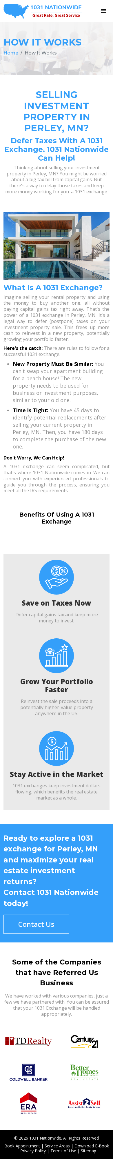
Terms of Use (63, 1150)
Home (10, 53)
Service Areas (57, 1146)
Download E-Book (91, 1146)
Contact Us (36, 924)
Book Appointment (22, 1146)
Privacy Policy (33, 1150)
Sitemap (88, 1150)
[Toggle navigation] (103, 11)
